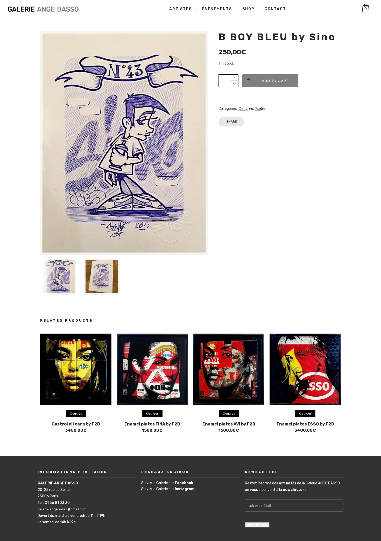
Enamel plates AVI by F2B (228, 424)
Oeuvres (245, 108)
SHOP (248, 9)
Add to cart (275, 80)
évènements (217, 9)
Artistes (180, 9)
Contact (275, 9)
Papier (260, 108)
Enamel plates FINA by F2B (152, 424)
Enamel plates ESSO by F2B (305, 424)
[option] (59, 277)
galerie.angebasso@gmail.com (62, 509)
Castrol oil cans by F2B (76, 424)
